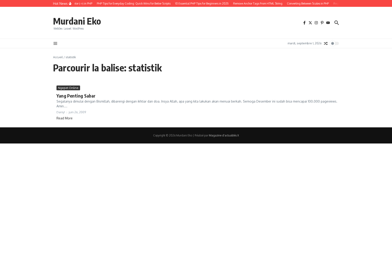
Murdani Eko (77, 21)
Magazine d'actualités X (224, 135)
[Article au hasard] (326, 43)
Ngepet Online (68, 88)
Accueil (58, 57)
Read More (64, 118)
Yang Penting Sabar (76, 95)
